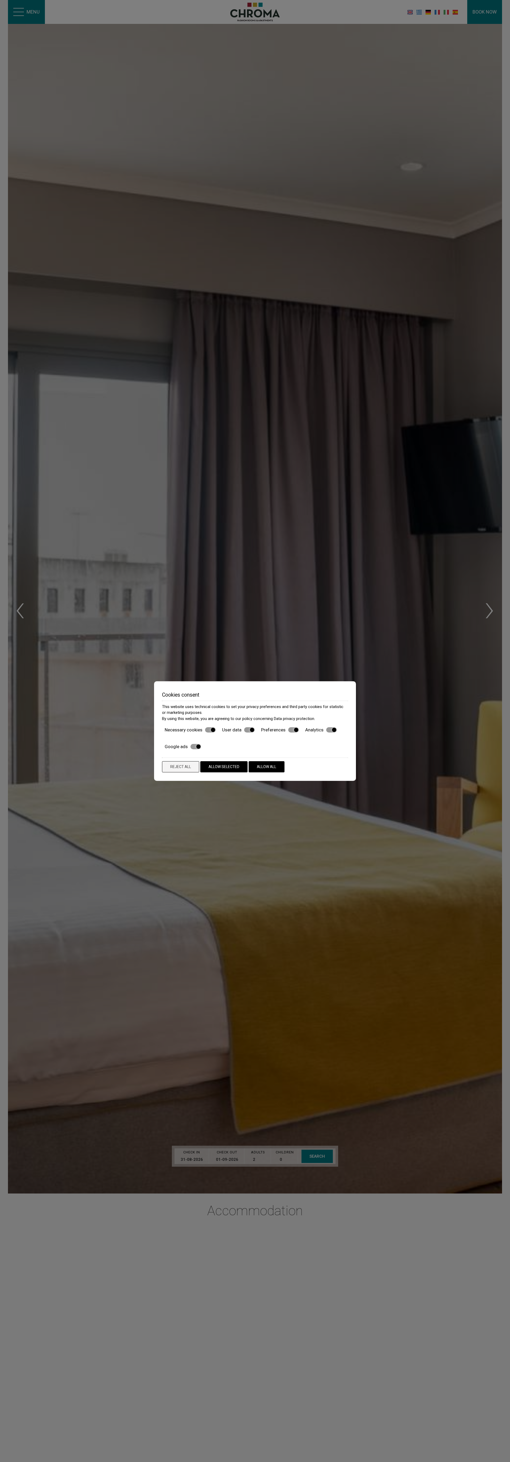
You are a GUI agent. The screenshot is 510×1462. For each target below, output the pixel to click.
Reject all (180, 767)
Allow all (266, 767)
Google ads (176, 746)
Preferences (273, 729)
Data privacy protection (294, 718)
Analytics (314, 729)
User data (231, 729)
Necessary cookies (183, 729)
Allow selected (224, 767)
